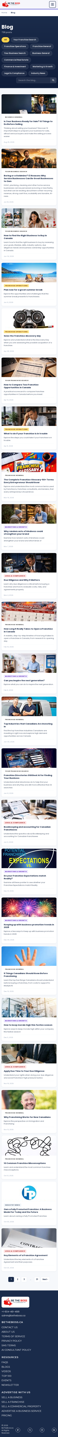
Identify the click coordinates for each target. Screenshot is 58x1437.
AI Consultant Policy (16, 1349)
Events (6, 1380)
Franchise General (42, 46)
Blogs (6, 1366)
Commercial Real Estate (16, 60)
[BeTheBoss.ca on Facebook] (18, 1430)
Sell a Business (12, 1397)
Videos (6, 1371)
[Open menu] (52, 4)
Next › (45, 1279)
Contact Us (10, 1327)
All (5, 39)
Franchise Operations (15, 46)
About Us (8, 1331)
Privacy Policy (12, 1340)
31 (37, 1279)
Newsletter (10, 1385)
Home (4, 12)
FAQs (5, 1362)
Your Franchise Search (25, 39)
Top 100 (6, 1376)
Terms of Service (13, 1336)
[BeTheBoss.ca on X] (30, 1430)
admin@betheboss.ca (13, 1315)
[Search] (53, 80)
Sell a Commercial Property (21, 1406)
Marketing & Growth (43, 66)
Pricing (7, 1415)
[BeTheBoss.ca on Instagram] (42, 1430)
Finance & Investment (15, 66)
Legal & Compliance (14, 73)
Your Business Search (15, 53)
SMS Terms (9, 1345)
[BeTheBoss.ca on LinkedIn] (54, 1430)
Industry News (38, 73)
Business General (41, 53)
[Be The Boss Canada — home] (15, 1302)
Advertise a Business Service (21, 1411)
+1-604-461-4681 (10, 1311)
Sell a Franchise (13, 1402)
